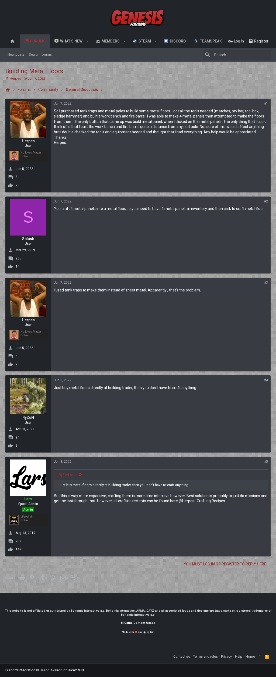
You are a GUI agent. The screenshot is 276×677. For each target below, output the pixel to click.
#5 (266, 462)
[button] (87, 41)
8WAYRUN (76, 670)
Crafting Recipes (211, 501)
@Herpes (186, 501)
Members (111, 41)
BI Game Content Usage (138, 623)
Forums (38, 41)
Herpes (15, 78)
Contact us (181, 656)
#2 (266, 201)
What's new (71, 41)
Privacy (226, 656)
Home (250, 656)
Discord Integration (20, 670)
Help (238, 656)
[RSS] (267, 657)
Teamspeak (210, 41)
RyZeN (28, 417)
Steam (144, 41)
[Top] (260, 657)
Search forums (40, 54)
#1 (266, 103)
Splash (28, 239)
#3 (266, 282)
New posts (16, 54)
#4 (266, 380)
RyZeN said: (68, 475)
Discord (177, 41)
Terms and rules (205, 656)
